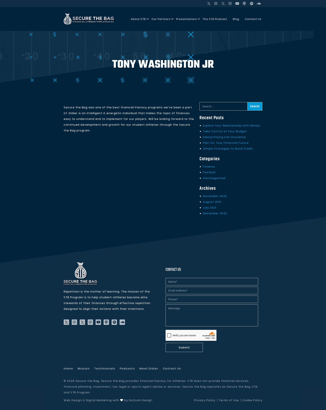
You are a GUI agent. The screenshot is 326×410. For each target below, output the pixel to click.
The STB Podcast (215, 19)
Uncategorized (214, 178)
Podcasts (127, 368)
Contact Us (253, 19)
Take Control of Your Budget (225, 131)
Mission (84, 368)
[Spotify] (251, 3)
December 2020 (215, 213)
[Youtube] (237, 3)
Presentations (186, 19)
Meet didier (149, 368)
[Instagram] (216, 3)
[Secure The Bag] (81, 273)
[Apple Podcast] (244, 3)
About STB (138, 19)
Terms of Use (229, 400)
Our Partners (160, 19)
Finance (209, 167)
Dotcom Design (140, 400)
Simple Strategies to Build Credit (228, 149)
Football (209, 172)
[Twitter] (208, 3)
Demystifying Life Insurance (224, 137)
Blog (236, 19)
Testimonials (104, 368)
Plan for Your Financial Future (226, 143)
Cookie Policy (252, 400)
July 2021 (209, 208)
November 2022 (215, 196)
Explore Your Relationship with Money (231, 126)
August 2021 (212, 202)
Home (68, 368)
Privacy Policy (204, 400)
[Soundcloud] (258, 3)
